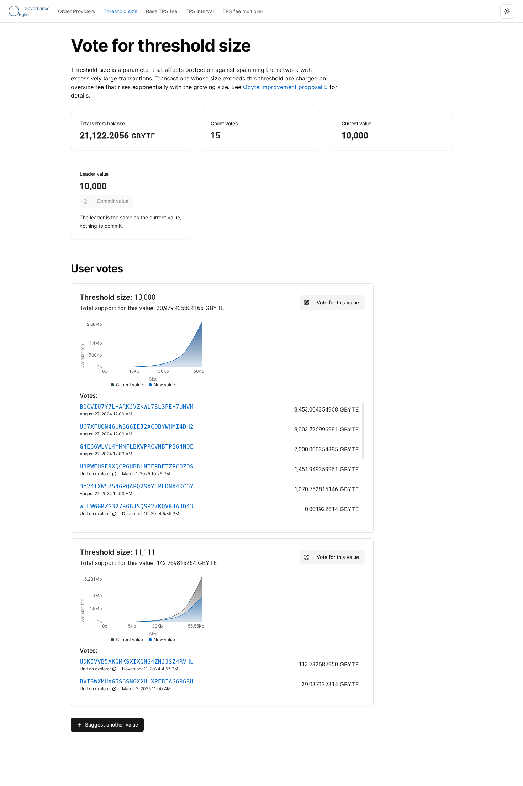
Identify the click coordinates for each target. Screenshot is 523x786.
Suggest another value (111, 725)
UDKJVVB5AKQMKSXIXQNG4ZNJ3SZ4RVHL (137, 661)
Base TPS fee (161, 11)
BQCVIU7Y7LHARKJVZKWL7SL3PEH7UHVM (137, 406)
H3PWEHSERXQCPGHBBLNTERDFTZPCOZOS (137, 466)
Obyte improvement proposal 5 (285, 86)
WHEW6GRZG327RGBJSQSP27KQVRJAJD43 (137, 506)
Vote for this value (338, 302)
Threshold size (120, 11)
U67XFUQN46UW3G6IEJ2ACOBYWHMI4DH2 (137, 426)
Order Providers (76, 11)
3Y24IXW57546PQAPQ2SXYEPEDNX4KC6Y (137, 486)
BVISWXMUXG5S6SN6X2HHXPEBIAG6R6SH (137, 681)
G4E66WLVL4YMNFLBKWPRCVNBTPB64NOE (137, 446)
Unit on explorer (96, 473)
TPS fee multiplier (242, 11)
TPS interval (200, 11)
